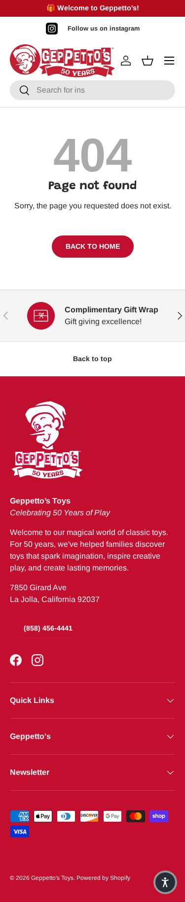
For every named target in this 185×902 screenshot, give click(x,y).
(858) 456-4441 (48, 628)
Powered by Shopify (103, 877)
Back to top (92, 359)
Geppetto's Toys (52, 877)
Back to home (93, 246)
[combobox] (92, 90)
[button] (165, 882)
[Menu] (169, 60)
